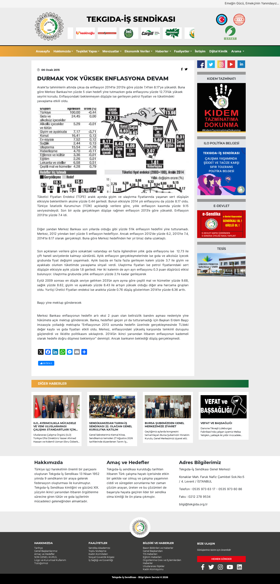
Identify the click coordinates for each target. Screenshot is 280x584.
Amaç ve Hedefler (44, 554)
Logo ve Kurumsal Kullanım (50, 560)
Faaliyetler (182, 51)
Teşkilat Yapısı (86, 51)
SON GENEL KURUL (45, 557)
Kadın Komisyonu (153, 569)
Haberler (162, 51)
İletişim (200, 51)
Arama (236, 51)
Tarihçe (38, 547)
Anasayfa (43, 51)
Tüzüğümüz (41, 563)
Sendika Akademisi (99, 547)
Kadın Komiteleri (98, 554)
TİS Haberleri (150, 554)
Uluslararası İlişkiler (154, 566)
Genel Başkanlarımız (45, 551)
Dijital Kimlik (218, 51)
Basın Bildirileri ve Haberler (158, 547)
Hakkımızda (62, 51)
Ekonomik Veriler (137, 51)
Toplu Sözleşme (97, 551)
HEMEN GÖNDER (221, 559)
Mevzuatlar (110, 51)
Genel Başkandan (153, 551)
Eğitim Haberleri (152, 557)
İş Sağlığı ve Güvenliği (101, 560)
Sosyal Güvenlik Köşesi (101, 557)
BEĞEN (47, 363)
